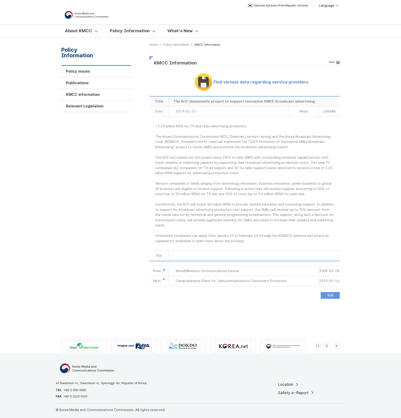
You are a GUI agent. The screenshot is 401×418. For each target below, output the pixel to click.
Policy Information (130, 30)
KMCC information (83, 94)
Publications (77, 83)
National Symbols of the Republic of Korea (281, 5)
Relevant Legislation (84, 106)
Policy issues (78, 71)
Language (327, 5)
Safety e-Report (294, 392)
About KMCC (78, 30)
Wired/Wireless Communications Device (207, 271)
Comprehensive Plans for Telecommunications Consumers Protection (231, 281)
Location (286, 384)
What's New (180, 30)
